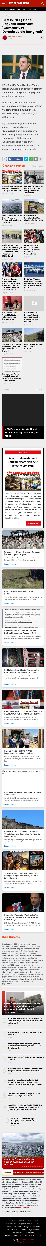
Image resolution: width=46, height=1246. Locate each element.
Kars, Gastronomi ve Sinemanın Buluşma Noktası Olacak (22, 793)
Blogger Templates (27, 1239)
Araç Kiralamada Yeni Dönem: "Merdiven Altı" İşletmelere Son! (12, 188)
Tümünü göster (38, 166)
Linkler (36, 1221)
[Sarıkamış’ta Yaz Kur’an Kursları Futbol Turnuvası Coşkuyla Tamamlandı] (34, 236)
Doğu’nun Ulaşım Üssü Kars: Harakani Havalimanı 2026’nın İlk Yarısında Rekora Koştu (33, 283)
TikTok (39, 1235)
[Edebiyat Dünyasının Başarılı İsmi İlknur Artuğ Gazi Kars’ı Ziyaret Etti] (34, 177)
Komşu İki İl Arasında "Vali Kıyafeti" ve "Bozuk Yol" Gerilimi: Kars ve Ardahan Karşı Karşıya (21, 917)
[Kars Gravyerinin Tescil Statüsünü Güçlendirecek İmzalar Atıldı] (12, 303)
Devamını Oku (33, 523)
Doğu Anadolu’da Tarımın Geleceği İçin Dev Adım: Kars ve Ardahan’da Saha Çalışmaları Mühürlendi (12, 250)
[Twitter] (26, 159)
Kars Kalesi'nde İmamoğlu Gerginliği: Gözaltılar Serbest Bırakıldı (24, 1121)
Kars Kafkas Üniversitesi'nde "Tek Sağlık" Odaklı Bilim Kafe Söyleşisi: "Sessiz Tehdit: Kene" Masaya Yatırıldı (25, 1082)
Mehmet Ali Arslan (21, 1207)
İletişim (9, 1227)
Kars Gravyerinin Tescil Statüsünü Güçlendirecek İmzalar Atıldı (10, 316)
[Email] (35, 159)
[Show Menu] (3, 4)
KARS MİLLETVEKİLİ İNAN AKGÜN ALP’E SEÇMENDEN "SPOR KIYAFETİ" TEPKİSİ (23, 713)
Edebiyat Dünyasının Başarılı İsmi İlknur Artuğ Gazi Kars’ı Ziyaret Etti (33, 189)
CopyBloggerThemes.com (23, 1242)
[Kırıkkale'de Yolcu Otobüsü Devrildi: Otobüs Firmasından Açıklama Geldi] (12, 364)
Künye (38, 1224)
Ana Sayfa (6, 16)
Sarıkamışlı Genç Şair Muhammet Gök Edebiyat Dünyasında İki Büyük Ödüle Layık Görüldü (21, 875)
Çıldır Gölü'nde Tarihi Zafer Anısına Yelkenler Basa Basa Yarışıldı (12, 219)
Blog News (30, 1232)
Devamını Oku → (10, 564)
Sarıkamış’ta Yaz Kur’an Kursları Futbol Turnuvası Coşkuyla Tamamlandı (32, 249)
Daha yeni (7, 389)
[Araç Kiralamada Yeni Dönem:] (12, 177)
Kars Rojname (29, 1235)
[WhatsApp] (31, 159)
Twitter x (23, 1229)
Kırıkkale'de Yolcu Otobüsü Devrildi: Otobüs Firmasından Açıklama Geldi (11, 377)
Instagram (27, 1227)
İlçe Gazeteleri (12, 1229)
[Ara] (43, 3)
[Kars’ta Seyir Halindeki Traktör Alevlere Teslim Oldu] (34, 206)
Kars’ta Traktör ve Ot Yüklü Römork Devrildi (33, 346)
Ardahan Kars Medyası (13, 1235)
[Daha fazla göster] (40, 159)
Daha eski (38, 389)
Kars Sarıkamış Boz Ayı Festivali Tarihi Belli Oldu (25, 1033)
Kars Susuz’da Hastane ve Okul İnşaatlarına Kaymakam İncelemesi (19, 752)
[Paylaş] (42, 38)
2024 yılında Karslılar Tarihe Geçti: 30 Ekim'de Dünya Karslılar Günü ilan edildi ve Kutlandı (25, 1020)
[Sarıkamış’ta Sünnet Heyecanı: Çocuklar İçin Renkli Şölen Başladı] (12, 335)
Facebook (17, 1227)
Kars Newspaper (18, 1232)
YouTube (36, 1227)
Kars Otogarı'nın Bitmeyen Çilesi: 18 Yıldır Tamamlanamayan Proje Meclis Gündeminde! (25, 1046)
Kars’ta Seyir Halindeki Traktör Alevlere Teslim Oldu (33, 218)
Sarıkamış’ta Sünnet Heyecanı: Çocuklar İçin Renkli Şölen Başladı (11, 347)
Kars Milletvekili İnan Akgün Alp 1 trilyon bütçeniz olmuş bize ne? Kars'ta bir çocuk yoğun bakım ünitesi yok (25, 1107)
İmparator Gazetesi (30, 9)
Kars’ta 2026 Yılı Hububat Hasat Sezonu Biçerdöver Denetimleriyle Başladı (32, 317)
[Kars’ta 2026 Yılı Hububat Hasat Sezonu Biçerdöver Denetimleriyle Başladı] (34, 303)
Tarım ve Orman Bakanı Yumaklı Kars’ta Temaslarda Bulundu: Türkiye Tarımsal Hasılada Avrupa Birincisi (11, 284)
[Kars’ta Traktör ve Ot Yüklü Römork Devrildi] (34, 335)
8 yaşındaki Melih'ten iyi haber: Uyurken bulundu (26, 1058)
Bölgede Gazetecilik (26, 1224)
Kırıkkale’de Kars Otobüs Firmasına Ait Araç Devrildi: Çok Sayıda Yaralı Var (21, 671)
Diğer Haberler (34, 1229)
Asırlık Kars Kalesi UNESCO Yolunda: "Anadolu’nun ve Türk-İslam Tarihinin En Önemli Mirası (22, 834)
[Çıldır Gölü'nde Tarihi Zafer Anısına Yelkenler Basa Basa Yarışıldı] (12, 206)
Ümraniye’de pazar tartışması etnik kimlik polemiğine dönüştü (24, 1095)
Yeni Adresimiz (11, 1224)
